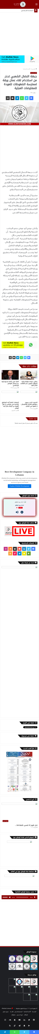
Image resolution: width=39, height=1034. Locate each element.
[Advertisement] (19, 33)
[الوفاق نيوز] (19, 4)
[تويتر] (25, 357)
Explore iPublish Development (19, 486)
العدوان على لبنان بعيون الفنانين (23, 10)
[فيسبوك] (28, 357)
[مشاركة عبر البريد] (14, 357)
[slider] (5, 897)
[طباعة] (10, 357)
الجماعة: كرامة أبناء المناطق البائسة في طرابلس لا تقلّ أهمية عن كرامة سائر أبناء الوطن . (10, 405)
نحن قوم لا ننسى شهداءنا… (26, 825)
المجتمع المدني (18, 1011)
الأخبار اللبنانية (26, 69)
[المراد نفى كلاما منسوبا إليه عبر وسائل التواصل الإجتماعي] (10, 375)
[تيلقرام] (17, 357)
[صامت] (10, 897)
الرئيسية (33, 69)
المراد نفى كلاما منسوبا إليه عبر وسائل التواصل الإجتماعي (10, 383)
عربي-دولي (5, 1011)
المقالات (26, 1015)
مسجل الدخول (26, 423)
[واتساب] (21, 357)
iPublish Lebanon (6, 1008)
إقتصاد (11, 1011)
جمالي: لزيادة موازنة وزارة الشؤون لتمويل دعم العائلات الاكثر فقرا (28, 383)
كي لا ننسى (20, 1015)
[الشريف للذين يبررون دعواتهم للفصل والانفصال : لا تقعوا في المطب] (28, 395)
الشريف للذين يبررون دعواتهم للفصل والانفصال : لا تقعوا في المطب (28, 404)
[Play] (22, 512)
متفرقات (13, 1015)
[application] (19, 897)
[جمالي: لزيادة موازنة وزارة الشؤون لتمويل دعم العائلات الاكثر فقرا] (28, 375)
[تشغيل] (35, 897)
